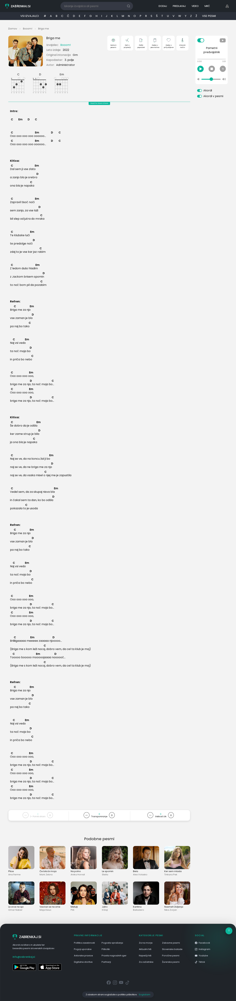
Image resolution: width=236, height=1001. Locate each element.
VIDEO (195, 6)
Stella (105, 874)
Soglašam (144, 994)
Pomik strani (38, 816)
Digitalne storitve (83, 962)
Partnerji (106, 962)
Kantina (137, 906)
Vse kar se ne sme (50, 906)
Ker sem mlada (173, 871)
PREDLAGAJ (179, 6)
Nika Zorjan (170, 910)
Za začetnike (146, 962)
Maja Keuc (45, 910)
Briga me (43, 28)
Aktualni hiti (145, 949)
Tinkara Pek (170, 874)
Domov (12, 28)
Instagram (204, 949)
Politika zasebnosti (84, 942)
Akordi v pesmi (213, 96)
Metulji (74, 906)
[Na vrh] (228, 930)
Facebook (204, 942)
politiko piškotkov (127, 994)
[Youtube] (121, 983)
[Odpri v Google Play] (24, 967)
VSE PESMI (209, 16)
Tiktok (202, 962)
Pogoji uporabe (83, 949)
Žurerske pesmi (171, 962)
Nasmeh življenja (173, 906)
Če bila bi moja (48, 871)
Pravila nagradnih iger (114, 955)
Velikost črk (160, 816)
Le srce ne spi (15, 906)
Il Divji (105, 910)
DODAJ (163, 6)
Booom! (27, 28)
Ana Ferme (14, 874)
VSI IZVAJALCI (29, 16)
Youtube (203, 955)
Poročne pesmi (170, 955)
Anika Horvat (78, 874)
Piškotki (106, 949)
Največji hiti (145, 955)
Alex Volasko (140, 874)
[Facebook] (109, 983)
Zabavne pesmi (171, 942)
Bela (135, 871)
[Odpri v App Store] (50, 967)
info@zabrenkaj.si (24, 957)
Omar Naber (15, 910)
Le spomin (107, 871)
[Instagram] (115, 983)
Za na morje (146, 942)
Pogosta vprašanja (112, 942)
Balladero (138, 910)
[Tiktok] (127, 983)
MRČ (207, 6)
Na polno (76, 871)
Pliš (72, 910)
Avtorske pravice (83, 955)
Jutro (105, 906)
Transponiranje (99, 816)
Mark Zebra (46, 874)
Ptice (11, 871)
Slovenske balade (172, 949)
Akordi (207, 90)
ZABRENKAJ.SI (30, 936)
